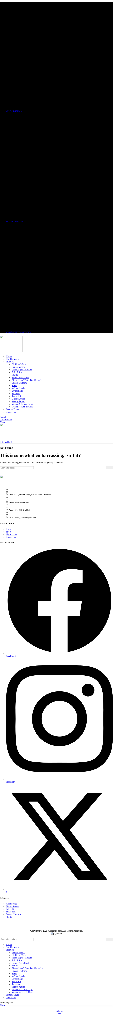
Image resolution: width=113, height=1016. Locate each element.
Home (9, 529)
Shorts (15, 375)
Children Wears (19, 364)
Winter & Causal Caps (22, 404)
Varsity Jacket (18, 401)
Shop (8, 531)
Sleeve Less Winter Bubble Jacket (27, 380)
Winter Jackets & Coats (22, 406)
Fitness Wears (18, 367)
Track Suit (16, 396)
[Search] (109, 467)
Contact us (11, 537)
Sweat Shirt (17, 391)
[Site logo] (11, 351)
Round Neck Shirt (20, 377)
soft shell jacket (19, 388)
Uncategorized (18, 398)
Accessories (11, 903)
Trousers (16, 393)
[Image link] (7, 477)
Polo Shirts (17, 372)
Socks (14, 385)
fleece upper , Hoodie (22, 369)
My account (11, 534)
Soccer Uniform (19, 383)
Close (2, 1005)
